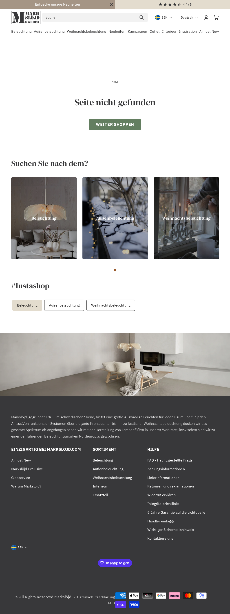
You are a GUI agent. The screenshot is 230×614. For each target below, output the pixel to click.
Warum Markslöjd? (26, 486)
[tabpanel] (44, 218)
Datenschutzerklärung (96, 597)
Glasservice (20, 477)
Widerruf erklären (161, 495)
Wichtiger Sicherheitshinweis (170, 529)
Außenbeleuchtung (115, 218)
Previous (10, 305)
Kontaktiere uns (160, 538)
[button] (216, 17)
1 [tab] (115, 270)
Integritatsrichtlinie (163, 503)
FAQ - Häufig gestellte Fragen (171, 460)
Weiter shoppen (115, 124)
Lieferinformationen (163, 477)
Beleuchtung (44, 218)
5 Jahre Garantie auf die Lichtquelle (176, 512)
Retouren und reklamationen (170, 486)
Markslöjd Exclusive (27, 469)
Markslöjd (62, 597)
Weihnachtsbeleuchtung (186, 218)
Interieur (100, 486)
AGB (111, 603)
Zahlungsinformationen (166, 469)
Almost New (21, 460)
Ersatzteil (100, 495)
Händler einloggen (162, 521)
